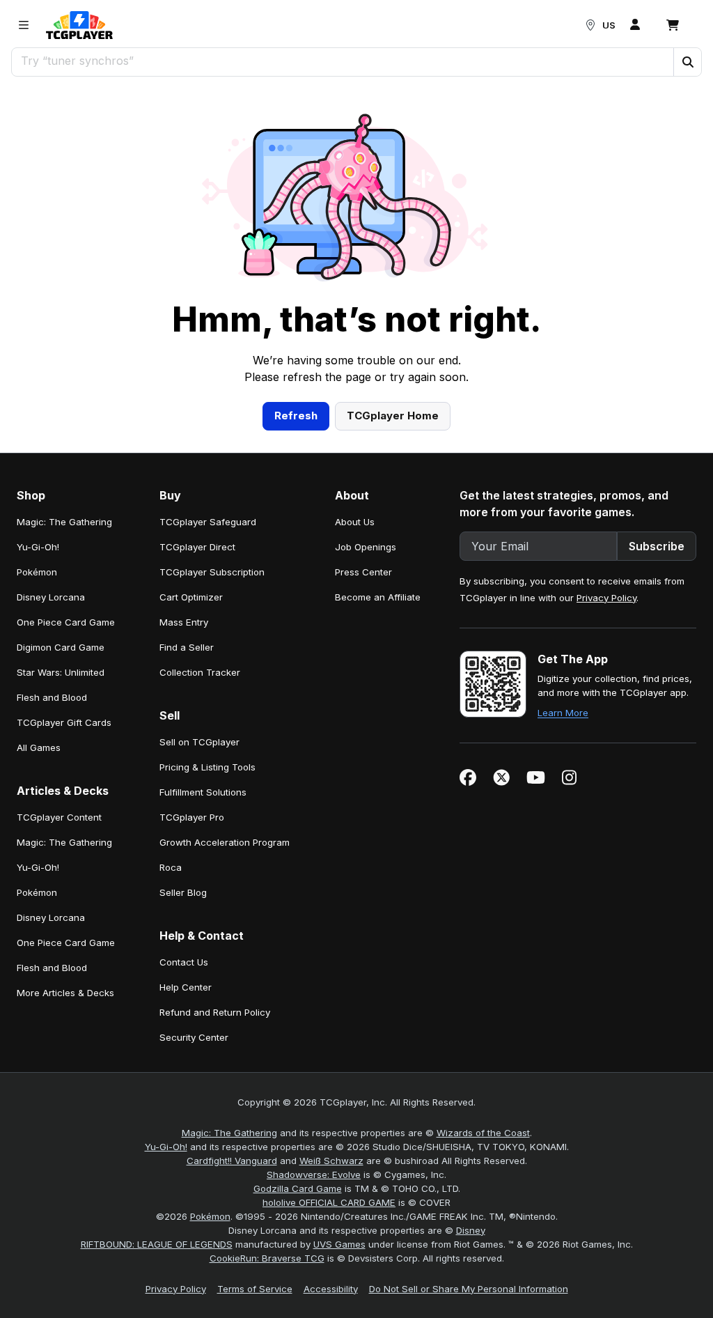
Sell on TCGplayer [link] (199, 741)
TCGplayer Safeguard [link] (207, 521)
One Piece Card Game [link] (66, 622)
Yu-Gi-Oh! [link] (38, 546)
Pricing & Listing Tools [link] (207, 767)
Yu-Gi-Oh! (166, 1146)
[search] (343, 60)
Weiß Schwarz (331, 1160)
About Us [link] (355, 521)
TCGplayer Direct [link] (197, 546)
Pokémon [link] (37, 571)
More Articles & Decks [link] (65, 992)
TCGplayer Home (393, 415)
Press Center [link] (363, 571)
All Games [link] (39, 747)
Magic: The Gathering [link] (64, 521)
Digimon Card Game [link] (60, 647)
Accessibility (331, 1288)
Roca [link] (170, 867)
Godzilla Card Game (297, 1188)
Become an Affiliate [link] (378, 597)
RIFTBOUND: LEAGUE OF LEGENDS (157, 1244)
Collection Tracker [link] (199, 672)
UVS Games (339, 1244)
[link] (79, 25)
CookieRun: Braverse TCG (267, 1258)
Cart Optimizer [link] (191, 597)
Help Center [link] (185, 987)
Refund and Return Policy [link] (214, 1012)
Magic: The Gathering (229, 1132)
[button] (687, 62)
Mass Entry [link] (183, 622)
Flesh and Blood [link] (52, 697)
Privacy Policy (606, 597)
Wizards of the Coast (483, 1132)
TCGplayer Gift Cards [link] (64, 722)
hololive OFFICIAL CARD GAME (329, 1202)
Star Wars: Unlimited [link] (60, 672)
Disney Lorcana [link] (51, 597)
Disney (470, 1230)
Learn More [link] (563, 712)
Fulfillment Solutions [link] (202, 792)
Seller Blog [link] (183, 892)
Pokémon (210, 1216)
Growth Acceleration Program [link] (224, 842)
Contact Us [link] (183, 962)
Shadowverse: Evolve (314, 1174)
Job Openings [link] (365, 546)
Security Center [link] (193, 1037)
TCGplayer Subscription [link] (212, 571)
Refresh (296, 415)
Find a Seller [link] (186, 647)
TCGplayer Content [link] (59, 817)
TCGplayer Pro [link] (191, 817)
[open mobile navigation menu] (23, 25)
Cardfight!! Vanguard (232, 1160)
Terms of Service (254, 1288)
